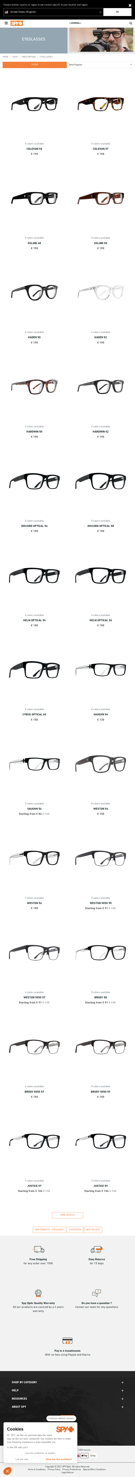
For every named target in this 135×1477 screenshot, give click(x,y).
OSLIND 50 (100, 243)
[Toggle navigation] (7, 23)
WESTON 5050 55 (101, 903)
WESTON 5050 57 (34, 997)
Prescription (29, 57)
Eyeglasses (46, 57)
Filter (35, 65)
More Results (67, 1215)
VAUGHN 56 (34, 809)
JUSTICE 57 (34, 1186)
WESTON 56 (34, 903)
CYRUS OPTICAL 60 (34, 714)
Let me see (22, 1459)
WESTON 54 (100, 809)
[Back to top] (130, 1469)
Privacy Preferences (71, 1470)
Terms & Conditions (37, 1470)
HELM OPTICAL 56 (100, 620)
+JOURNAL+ (75, 23)
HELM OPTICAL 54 (34, 620)
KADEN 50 (34, 337)
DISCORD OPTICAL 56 (34, 526)
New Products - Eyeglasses (49, 1230)
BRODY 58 (100, 997)
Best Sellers (93, 1230)
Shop (15, 57)
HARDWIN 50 (34, 431)
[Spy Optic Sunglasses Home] (17, 23)
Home (5, 57)
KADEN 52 (100, 337)
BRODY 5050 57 (34, 1092)
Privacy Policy (54, 1470)
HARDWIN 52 (101, 431)
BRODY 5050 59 (100, 1092)
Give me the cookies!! (59, 1459)
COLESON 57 (100, 149)
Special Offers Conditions (94, 1470)
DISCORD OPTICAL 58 (101, 526)
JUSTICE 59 (101, 1186)
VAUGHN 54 (101, 714)
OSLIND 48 (34, 243)
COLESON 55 (34, 149)
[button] (7, 1471)
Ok (117, 12)
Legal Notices (68, 1473)
